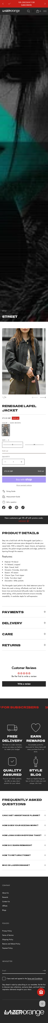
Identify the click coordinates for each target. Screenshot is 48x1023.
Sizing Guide (10, 491)
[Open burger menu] (45, 11)
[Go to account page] (33, 12)
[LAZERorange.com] (11, 11)
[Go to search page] (28, 11)
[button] (28, 11)
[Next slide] (43, 397)
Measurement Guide (13, 496)
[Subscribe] (44, 970)
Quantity (6, 457)
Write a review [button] (24, 683)
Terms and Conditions (34, 978)
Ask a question (11, 502)
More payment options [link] (24, 485)
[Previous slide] (3, 4)
